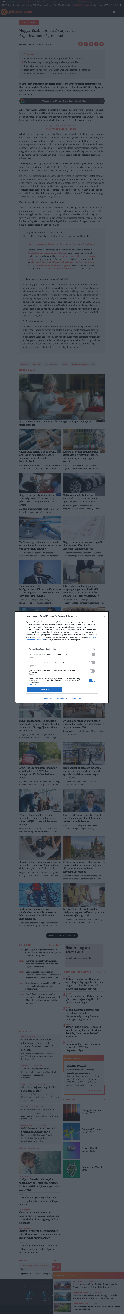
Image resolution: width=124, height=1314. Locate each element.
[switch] (92, 654)
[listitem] (62, 649)
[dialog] (62, 657)
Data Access (62, 698)
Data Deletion (48, 698)
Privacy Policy (75, 698)
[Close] (104, 616)
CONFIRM (44, 689)
